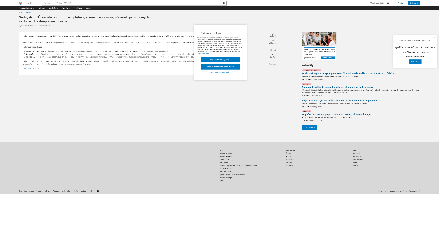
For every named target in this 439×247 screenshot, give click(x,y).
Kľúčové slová (358, 160)
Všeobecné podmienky (61, 191)
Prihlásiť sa (415, 62)
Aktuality (28, 12)
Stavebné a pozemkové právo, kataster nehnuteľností (239, 166)
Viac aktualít (308, 128)
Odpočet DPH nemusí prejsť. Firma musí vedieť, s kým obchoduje (336, 114)
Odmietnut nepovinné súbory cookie (220, 67)
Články (288, 153)
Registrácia (414, 3)
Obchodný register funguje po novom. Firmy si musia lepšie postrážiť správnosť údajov (348, 73)
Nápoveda (356, 153)
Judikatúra (290, 160)
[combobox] (134, 3)
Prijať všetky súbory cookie (220, 60)
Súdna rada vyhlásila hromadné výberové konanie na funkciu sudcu (338, 87)
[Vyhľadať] (224, 3)
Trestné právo (224, 163)
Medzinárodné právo (227, 178)
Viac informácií (206, 53)
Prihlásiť (401, 3)
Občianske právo (226, 153)
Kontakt (356, 166)
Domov (21, 12)
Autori (355, 163)
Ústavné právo (225, 160)
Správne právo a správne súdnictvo (232, 175)
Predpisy (289, 156)
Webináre (289, 166)
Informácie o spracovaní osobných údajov (34, 191)
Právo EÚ (223, 181)
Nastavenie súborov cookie (83, 191)
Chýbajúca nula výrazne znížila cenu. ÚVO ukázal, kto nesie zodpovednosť (341, 100)
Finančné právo (225, 172)
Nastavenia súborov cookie (220, 72)
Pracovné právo (225, 169)
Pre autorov (357, 156)
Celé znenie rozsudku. (31, 68)
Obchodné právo (226, 156)
